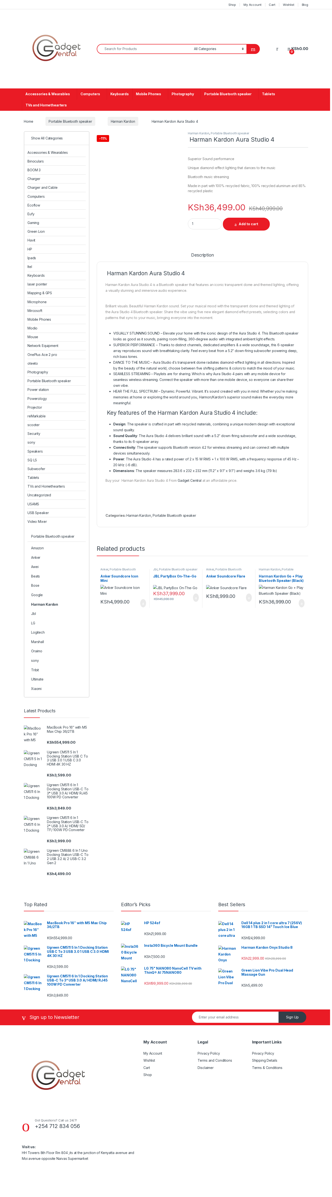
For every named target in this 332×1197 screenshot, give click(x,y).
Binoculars (35, 161)
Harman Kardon (123, 121)
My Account (253, 5)
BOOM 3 (34, 170)
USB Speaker (38, 513)
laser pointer (37, 284)
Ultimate (37, 679)
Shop (232, 5)
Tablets (268, 94)
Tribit (35, 670)
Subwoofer (36, 469)
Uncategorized (39, 495)
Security (33, 433)
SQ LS (32, 460)
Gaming (33, 223)
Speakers (35, 451)
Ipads (31, 258)
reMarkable (36, 416)
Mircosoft (34, 311)
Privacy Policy (209, 1053)
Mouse (32, 337)
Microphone (37, 302)
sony (31, 442)
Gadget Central (189, 480)
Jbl (155, 569)
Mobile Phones (148, 94)
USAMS (33, 504)
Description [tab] (202, 255)
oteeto (32, 363)
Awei (34, 567)
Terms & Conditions (267, 1068)
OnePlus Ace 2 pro (42, 355)
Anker (104, 569)
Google (37, 595)
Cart (272, 5)
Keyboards (119, 94)
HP (29, 249)
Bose (35, 585)
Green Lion (36, 231)
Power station (38, 390)
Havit (31, 240)
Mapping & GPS (39, 293)
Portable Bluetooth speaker (227, 94)
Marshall (37, 642)
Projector (34, 407)
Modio (32, 328)
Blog (305, 5)
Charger (33, 179)
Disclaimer (206, 1068)
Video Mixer (37, 521)
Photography (183, 94)
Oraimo (36, 651)
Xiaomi (36, 689)
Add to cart (248, 224)
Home (28, 121)
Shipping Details (264, 1060)
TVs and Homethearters (46, 105)
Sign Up (292, 1017)
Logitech (38, 632)
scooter (33, 425)
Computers (90, 94)
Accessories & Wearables (47, 94)
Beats (35, 576)
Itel (29, 267)
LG (33, 623)
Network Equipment (42, 346)
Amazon (37, 548)
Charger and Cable (42, 187)
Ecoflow (33, 205)
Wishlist (288, 5)
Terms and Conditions (215, 1060)
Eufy (30, 214)
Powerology (37, 398)
